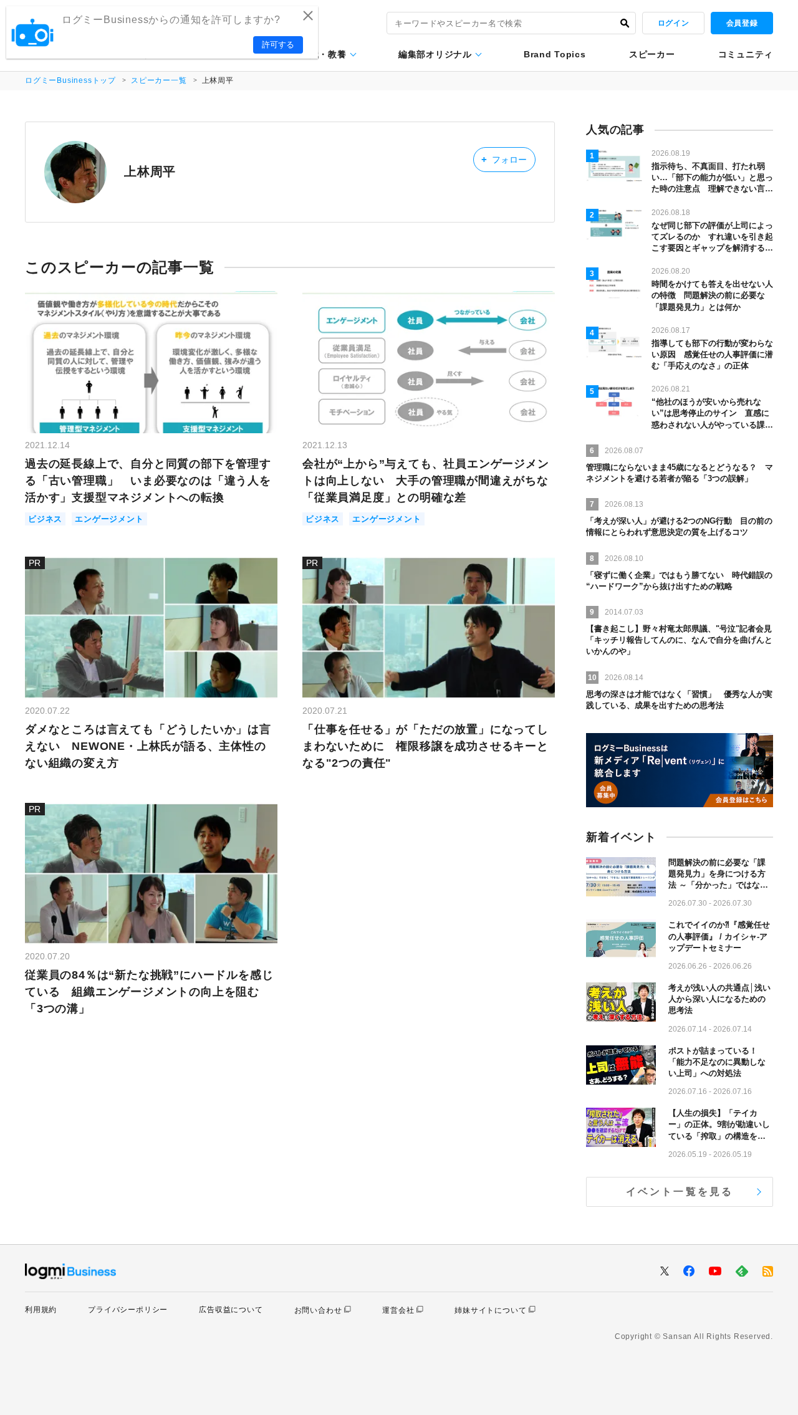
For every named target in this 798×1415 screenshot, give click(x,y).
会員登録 (741, 23)
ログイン (673, 23)
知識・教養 (323, 54)
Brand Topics (554, 54)
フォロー (504, 159)
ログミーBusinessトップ (70, 80)
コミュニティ (745, 54)
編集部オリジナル (435, 54)
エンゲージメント (109, 519)
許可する (278, 44)
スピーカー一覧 (159, 80)
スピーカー (652, 54)
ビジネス (45, 519)
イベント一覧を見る (680, 1191)
